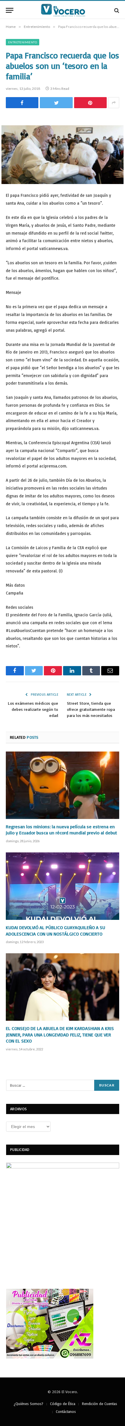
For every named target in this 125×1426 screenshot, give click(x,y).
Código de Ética (62, 1403)
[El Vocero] (65, 10)
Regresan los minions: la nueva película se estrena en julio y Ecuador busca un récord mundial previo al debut (61, 830)
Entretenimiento (22, 42)
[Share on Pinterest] (90, 102)
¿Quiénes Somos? (28, 1403)
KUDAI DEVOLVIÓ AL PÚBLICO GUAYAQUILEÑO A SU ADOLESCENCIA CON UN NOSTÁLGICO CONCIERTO (55, 931)
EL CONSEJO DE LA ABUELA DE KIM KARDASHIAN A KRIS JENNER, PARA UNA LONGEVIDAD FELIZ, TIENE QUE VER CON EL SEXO (60, 1034)
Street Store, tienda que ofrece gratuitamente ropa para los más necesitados (91, 709)
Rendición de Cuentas (99, 1403)
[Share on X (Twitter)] (56, 102)
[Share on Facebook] (22, 102)
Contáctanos (66, 1411)
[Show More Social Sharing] (113, 102)
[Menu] (9, 10)
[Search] (116, 10)
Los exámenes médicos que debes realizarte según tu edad (33, 709)
